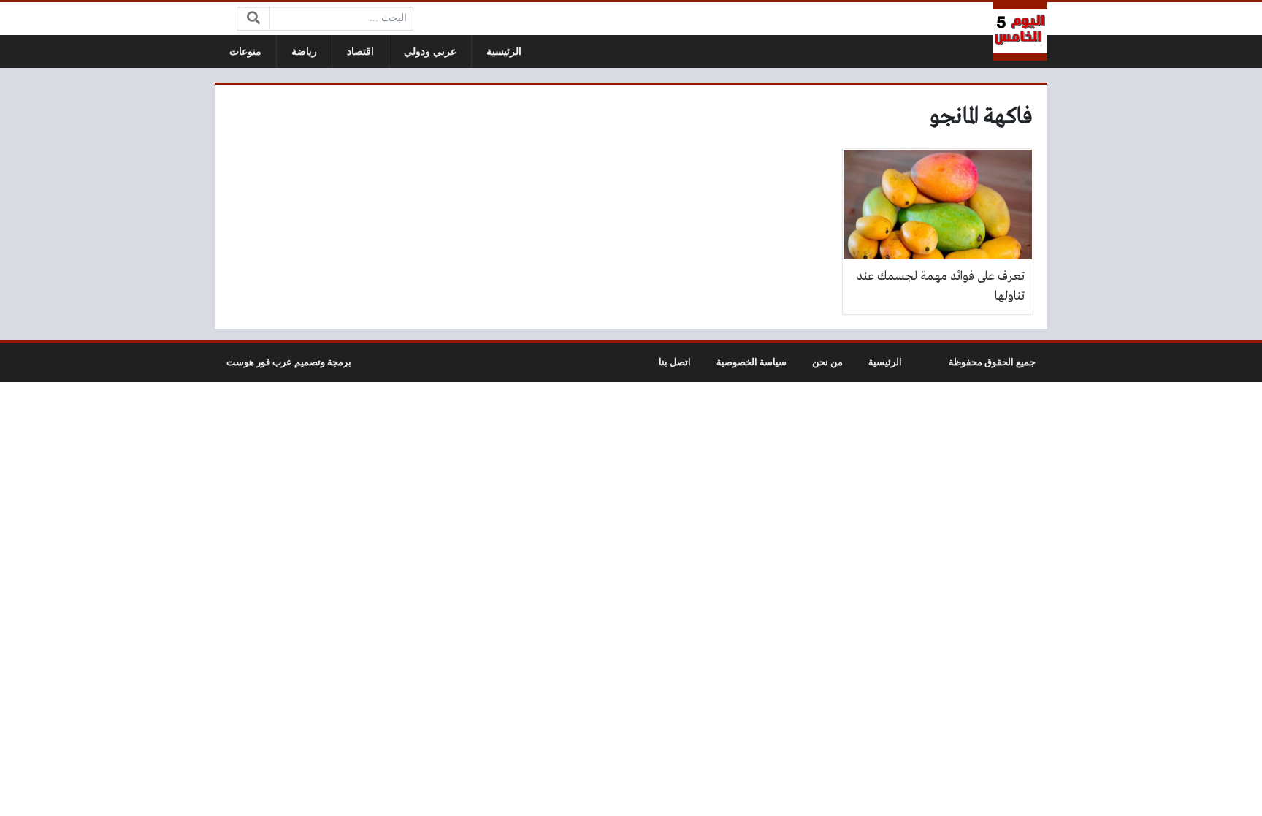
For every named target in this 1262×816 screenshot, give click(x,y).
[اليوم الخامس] (1020, 31)
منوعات (245, 51)
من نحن (827, 362)
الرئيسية (503, 51)
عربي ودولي (430, 51)
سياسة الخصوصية (751, 362)
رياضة (304, 51)
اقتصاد (360, 51)
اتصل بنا (675, 362)
